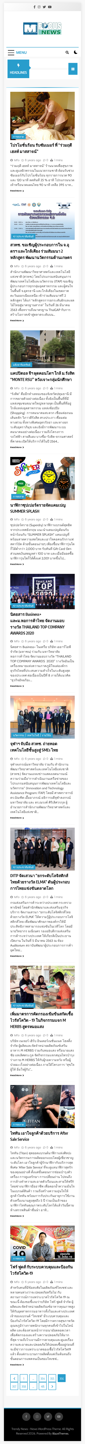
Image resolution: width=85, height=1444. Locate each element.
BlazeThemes (60, 1433)
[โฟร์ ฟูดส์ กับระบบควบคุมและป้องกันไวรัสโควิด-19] (42, 1244)
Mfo (17, 160)
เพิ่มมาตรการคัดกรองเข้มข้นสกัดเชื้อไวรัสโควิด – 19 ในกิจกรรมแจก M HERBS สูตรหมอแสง (41, 1020)
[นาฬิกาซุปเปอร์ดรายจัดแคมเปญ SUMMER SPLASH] (42, 478)
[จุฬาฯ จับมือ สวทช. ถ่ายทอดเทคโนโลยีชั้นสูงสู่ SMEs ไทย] (42, 717)
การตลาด (18, 137)
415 (42, 1386)
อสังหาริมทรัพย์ (21, 365)
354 (43, 1378)
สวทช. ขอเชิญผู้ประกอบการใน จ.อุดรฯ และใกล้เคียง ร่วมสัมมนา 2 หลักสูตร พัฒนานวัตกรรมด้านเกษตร (41, 251)
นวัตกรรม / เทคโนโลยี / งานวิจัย (32, 735)
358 (24, 1386)
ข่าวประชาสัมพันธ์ (23, 236)
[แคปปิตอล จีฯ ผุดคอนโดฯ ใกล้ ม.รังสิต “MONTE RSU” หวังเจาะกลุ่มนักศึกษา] (42, 349)
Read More (16, 190)
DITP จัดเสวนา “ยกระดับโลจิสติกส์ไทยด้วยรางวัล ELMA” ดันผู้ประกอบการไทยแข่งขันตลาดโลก (40, 882)
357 (14, 1386)
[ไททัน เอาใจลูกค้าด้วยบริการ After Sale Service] (42, 1106)
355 (52, 1378)
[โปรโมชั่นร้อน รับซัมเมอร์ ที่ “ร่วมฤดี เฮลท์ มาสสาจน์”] (42, 116)
